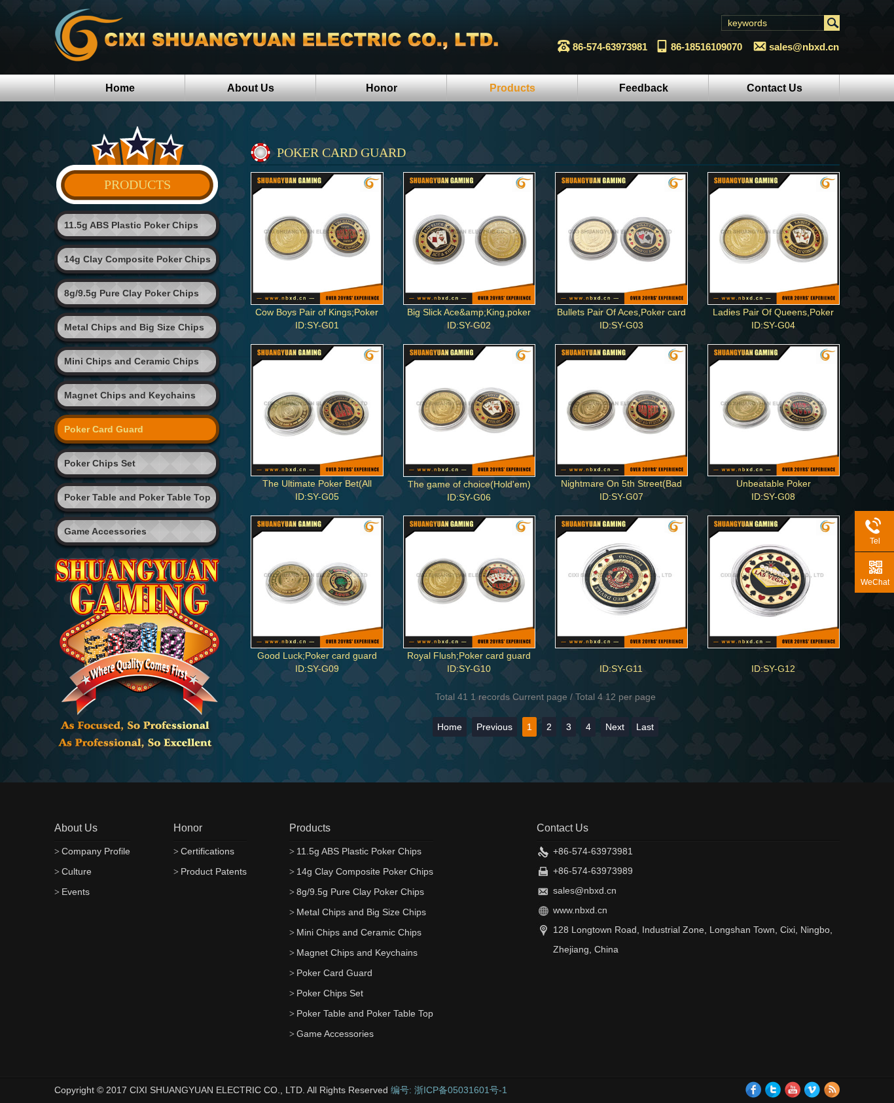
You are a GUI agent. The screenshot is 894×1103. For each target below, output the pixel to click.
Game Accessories (105, 531)
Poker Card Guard (103, 429)
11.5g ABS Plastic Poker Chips (131, 225)
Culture (73, 871)
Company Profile (92, 851)
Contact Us (774, 88)
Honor (381, 88)
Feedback (643, 88)
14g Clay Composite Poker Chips (137, 259)
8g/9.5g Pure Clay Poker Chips (131, 293)
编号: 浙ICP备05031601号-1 (449, 1090)
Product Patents (210, 871)
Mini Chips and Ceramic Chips (131, 361)
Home (120, 88)
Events (72, 891)
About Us (250, 88)
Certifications (203, 851)
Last (645, 727)
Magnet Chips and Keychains (130, 395)
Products (512, 88)
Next (614, 727)
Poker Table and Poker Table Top (137, 497)
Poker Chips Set (99, 463)
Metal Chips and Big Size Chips (134, 327)
